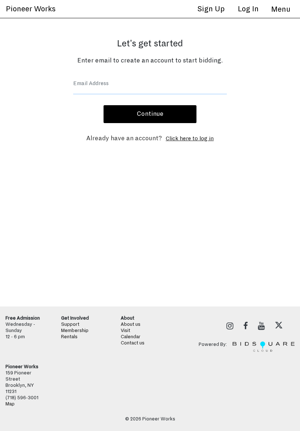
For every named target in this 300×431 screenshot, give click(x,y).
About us (130, 324)
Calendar (130, 336)
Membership (75, 330)
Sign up (211, 9)
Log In (248, 9)
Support (70, 324)
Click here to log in (190, 138)
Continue (150, 114)
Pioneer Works (31, 9)
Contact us (133, 343)
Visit (125, 330)
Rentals (69, 336)
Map (10, 404)
